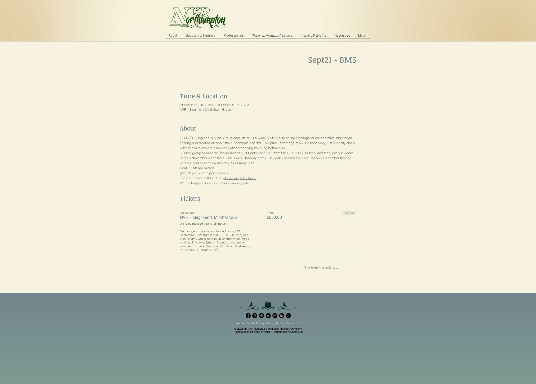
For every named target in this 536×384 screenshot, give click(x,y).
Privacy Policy (275, 323)
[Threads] (254, 315)
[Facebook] (248, 315)
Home (240, 323)
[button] (201, 37)
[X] (288, 315)
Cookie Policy (255, 323)
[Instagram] (274, 315)
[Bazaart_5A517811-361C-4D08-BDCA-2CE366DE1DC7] (268, 315)
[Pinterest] (261, 315)
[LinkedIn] (281, 315)
